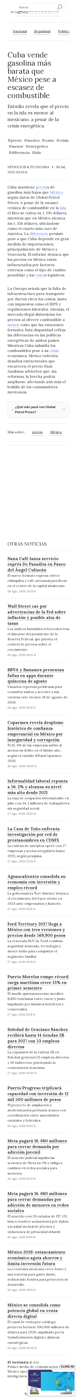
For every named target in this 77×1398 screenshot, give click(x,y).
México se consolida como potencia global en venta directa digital (33, 1310)
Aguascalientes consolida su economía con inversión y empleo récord (36, 882)
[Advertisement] (38, 487)
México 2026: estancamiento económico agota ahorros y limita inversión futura (36, 1257)
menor (13, 325)
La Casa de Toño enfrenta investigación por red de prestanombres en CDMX (33, 834)
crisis (54, 350)
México (56, 192)
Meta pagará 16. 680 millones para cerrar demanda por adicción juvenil (37, 1146)
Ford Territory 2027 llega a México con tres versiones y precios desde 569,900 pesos (36, 929)
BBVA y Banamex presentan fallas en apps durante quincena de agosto (35, 675)
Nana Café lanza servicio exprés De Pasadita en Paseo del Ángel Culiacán (36, 564)
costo (40, 275)
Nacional (20, 31)
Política (64, 31)
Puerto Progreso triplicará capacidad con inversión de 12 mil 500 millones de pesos (37, 1093)
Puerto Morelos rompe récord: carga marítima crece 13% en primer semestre (38, 982)
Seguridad (42, 31)
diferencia (39, 233)
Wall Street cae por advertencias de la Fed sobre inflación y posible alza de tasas (36, 615)
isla (63, 208)
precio (41, 187)
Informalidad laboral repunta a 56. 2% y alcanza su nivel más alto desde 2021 (37, 786)
